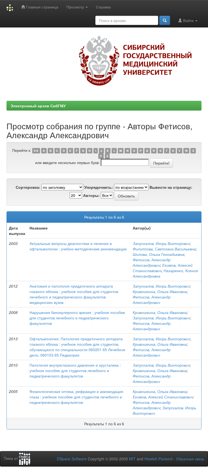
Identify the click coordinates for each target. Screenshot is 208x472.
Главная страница (41, 7)
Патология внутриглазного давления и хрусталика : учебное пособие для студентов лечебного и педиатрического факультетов (75, 370)
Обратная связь (190, 458)
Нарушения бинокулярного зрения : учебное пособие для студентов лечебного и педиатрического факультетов (77, 318)
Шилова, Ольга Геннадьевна (158, 254)
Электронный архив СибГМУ (38, 105)
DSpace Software (72, 458)
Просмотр (75, 7)
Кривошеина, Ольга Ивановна (160, 291)
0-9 (36, 151)
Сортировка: (28, 187)
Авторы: (91, 195)
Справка (103, 7)
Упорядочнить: (98, 187)
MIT (132, 458)
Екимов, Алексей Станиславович (163, 396)
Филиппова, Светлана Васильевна (164, 248)
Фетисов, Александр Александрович (152, 262)
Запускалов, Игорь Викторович (161, 243)
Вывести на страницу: (171, 187)
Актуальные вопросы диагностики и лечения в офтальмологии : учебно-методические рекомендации (78, 246)
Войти (188, 20)
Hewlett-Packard (158, 458)
